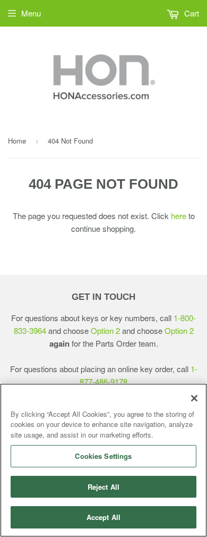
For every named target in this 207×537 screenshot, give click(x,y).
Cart (190, 13)
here (178, 215)
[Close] (194, 398)
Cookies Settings (103, 456)
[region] (103, 460)
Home (17, 141)
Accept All (103, 517)
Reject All (103, 487)
